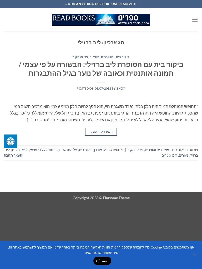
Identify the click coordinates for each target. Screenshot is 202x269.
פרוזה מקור (80, 57)
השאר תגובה (13, 155)
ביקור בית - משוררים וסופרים (109, 57)
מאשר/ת (102, 260)
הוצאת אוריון (19, 150)
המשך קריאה (101, 131)
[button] (195, 19)
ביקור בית (86, 150)
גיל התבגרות (68, 150)
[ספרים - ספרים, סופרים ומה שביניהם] (101, 20)
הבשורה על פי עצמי (44, 150)
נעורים (183, 155)
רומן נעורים (169, 155)
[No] (195, 256)
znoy (121, 88)
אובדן (98, 150)
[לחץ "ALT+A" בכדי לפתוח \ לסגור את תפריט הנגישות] (10, 141)
